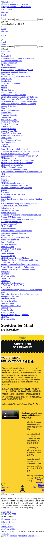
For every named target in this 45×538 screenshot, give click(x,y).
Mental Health (6, 226)
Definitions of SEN (8, 92)
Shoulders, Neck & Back (11, 249)
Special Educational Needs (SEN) (14, 185)
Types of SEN (6, 56)
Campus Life (6, 117)
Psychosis (5, 192)
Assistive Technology (9, 124)
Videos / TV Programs (10, 240)
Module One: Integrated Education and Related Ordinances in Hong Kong (19, 261)
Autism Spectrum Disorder (11, 60)
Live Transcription (8, 142)
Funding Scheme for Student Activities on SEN (19, 156)
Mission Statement (8, 90)
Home (3, 29)
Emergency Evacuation (10, 210)
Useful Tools (6, 126)
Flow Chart (5, 108)
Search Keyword (7, 19)
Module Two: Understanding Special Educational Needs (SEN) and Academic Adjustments (20, 266)
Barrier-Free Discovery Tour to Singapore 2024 (19, 203)
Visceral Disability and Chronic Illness (16, 76)
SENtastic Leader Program (11, 167)
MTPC (6, 533)
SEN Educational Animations (12, 183)
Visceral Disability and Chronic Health (16, 237)
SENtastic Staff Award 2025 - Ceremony (17, 163)
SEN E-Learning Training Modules (15, 258)
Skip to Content (7, 2)
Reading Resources (8, 129)
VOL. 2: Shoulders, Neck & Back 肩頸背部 (38, 485)
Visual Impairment (8, 74)
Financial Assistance (9, 119)
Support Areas (6, 113)
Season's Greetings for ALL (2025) (15, 153)
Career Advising (7, 242)
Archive (4, 178)
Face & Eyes (6, 251)
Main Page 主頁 (5, 488)
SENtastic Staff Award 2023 (12, 165)
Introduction (6, 81)
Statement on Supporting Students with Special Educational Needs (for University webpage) (19, 102)
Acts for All (5, 147)
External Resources (8, 212)
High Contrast (6, 9)
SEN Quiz (5, 274)
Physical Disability (8, 67)
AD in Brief (5, 197)
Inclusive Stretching (9, 244)
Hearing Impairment (9, 63)
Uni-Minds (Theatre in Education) (14, 169)
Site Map (4, 12)
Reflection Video (7, 208)
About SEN (5, 51)
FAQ (3, 54)
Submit (40, 19)
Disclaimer (5, 524)
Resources (5, 181)
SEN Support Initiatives (10, 110)
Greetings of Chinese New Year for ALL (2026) (20, 151)
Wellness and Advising (10, 122)
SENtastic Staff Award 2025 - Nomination (17, 160)
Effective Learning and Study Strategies (16, 188)
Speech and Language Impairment (14, 72)
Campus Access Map (9, 131)
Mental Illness (6, 65)
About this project (8, 256)
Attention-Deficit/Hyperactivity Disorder (17, 219)
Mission (4, 85)
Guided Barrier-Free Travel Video (14, 206)
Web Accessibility (8, 276)
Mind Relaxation (7, 246)
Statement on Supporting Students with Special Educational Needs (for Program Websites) (19, 98)
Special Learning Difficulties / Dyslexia (16, 231)
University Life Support (10, 83)
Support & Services (8, 106)
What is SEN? (6, 79)
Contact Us (5, 278)
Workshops (5, 176)
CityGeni (4, 144)
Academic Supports (8, 115)
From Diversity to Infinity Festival (14, 149)
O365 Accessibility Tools (11, 140)
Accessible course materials (12, 135)
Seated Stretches (7, 253)
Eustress (4, 190)
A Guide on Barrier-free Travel (13, 194)
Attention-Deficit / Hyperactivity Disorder (17, 58)
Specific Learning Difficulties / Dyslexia (17, 70)
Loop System (6, 138)
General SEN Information (11, 217)
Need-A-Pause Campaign (11, 133)
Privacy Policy (6, 527)
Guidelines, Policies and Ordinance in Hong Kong (21, 215)
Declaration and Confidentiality (13, 95)
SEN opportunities (8, 158)
